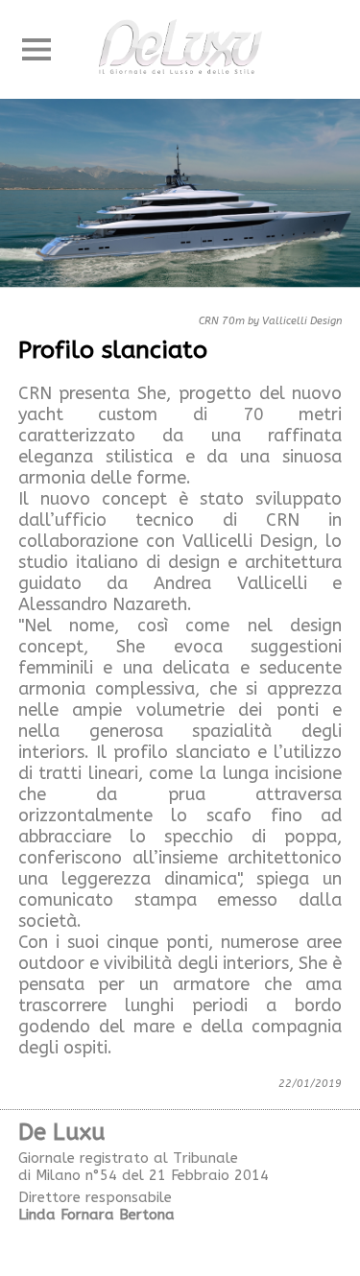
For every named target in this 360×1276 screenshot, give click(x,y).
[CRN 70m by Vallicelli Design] (180, 201)
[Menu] (36, 49)
